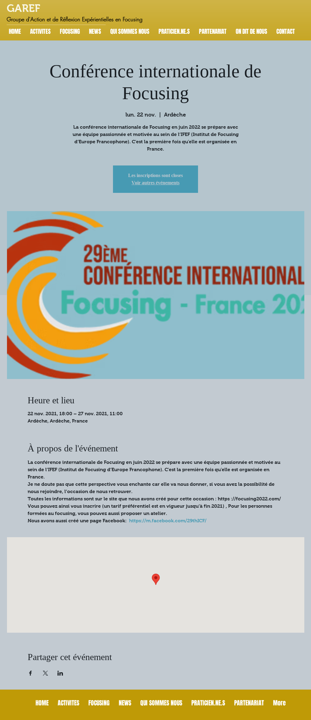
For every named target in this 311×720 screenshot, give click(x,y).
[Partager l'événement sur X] (45, 673)
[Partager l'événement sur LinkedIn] (60, 673)
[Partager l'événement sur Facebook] (30, 673)
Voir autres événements (155, 182)
